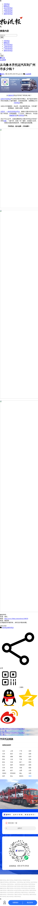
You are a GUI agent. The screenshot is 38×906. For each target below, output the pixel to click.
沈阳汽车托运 (10, 890)
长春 (11, 762)
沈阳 (30, 753)
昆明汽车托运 (10, 886)
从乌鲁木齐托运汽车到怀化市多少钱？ (12, 732)
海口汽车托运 (27, 882)
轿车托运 (11, 627)
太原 (30, 770)
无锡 (20, 767)
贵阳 (3, 770)
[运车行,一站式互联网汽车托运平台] (19, 92)
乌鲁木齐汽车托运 (4, 882)
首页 (4, 903)
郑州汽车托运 (33, 890)
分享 (1, 668)
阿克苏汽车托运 (18, 880)
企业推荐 (3, 60)
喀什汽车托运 (10, 880)
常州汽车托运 (24, 888)
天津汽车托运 (10, 894)
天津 (3, 753)
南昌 (30, 767)
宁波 (20, 759)
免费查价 (15, 902)
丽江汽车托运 (24, 886)
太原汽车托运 (31, 892)
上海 (11, 751)
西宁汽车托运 (3, 896)
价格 (5, 121)
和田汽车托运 (3, 880)
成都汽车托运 (3, 888)
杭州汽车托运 (24, 884)
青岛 (3, 759)
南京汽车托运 (25, 890)
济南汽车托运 (3, 892)
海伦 (3, 74)
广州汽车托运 (8, 12)
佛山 (20, 773)
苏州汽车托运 (31, 884)
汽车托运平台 (15, 111)
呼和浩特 (12, 773)
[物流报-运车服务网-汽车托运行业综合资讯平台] (11, 25)
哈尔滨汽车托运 (18, 890)
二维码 (20, 687)
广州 (20, 751)
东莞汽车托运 (17, 896)
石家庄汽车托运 (18, 894)
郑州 (30, 762)
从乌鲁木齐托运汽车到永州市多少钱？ (12, 729)
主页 (3, 58)
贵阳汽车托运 (3, 894)
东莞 (30, 773)
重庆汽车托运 (10, 888)
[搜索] (19, 54)
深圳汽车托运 (8, 14)
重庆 (20, 756)
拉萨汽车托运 (17, 886)
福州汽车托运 (33, 894)
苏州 (11, 767)
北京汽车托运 (8, 8)
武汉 (20, 753)
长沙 (3, 765)
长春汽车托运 (3, 890)
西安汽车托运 (31, 886)
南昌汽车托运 (24, 892)
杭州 (30, 756)
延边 (3, 762)
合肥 (20, 770)
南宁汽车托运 (31, 888)
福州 (11, 765)
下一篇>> (3, 734)
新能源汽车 (13, 115)
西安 (3, 756)
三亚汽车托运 (19, 882)
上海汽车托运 (8, 10)
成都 (11, 756)
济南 (30, 759)
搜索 (2, 37)
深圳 (30, 751)
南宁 (11, 770)
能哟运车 (7, 6)
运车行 (3, 99)
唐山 (11, 776)
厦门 (20, 762)
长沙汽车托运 (10, 892)
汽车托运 (7, 4)
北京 (3, 751)
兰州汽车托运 (3, 886)
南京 (11, 753)
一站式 (8, 111)
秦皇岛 (21, 776)
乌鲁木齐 (11, 95)
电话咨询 (30, 902)
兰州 (3, 767)
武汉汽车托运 (17, 888)
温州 (3, 776)
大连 (11, 759)
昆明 (30, 765)
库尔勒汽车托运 (26, 880)
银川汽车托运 (10, 896)
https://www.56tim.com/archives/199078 (16, 618)
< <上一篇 (3, 731)
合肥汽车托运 (17, 892)
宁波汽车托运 (25, 894)
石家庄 (4, 773)
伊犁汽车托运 (12, 882)
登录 (2, 56)
